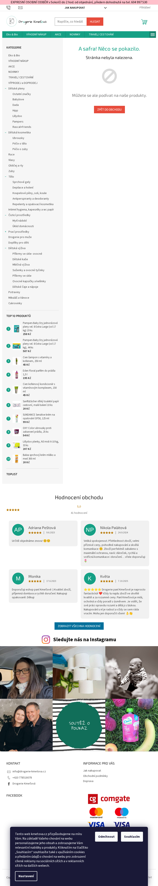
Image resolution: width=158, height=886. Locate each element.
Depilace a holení (23, 188)
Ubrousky (18, 138)
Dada (16, 105)
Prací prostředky (18, 232)
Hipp (15, 111)
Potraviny (14, 292)
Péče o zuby (20, 149)
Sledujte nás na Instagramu (84, 639)
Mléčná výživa (21, 265)
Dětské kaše (20, 259)
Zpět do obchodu (109, 109)
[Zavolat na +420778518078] (12, 7)
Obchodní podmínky (95, 776)
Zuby (11, 171)
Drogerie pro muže (20, 237)
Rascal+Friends (22, 127)
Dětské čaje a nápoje (25, 287)
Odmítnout (106, 836)
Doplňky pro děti (18, 243)
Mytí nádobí (20, 221)
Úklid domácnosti (23, 226)
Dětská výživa (17, 248)
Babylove (18, 99)
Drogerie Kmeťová (24, 784)
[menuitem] (12, 34)
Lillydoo (17, 116)
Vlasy (11, 160)
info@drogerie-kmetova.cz (29, 771)
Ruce (11, 154)
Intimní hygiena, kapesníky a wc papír (31, 210)
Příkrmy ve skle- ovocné (27, 254)
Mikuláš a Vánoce (19, 298)
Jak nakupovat (75, 8)
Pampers (18, 122)
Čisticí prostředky (19, 215)
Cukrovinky (15, 303)
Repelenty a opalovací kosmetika (33, 204)
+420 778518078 (22, 778)
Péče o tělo (20, 144)
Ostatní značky (22, 94)
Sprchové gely (21, 182)
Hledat (95, 21)
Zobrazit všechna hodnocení (79, 626)
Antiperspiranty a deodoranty (31, 199)
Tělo (11, 177)
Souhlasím (132, 836)
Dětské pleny (16, 89)
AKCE (11, 67)
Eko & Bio (14, 55)
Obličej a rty (15, 166)
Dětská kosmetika (19, 133)
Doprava (88, 781)
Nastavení (26, 876)
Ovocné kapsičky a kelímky (29, 281)
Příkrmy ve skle (22, 276)
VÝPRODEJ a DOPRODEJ (22, 83)
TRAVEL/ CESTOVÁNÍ (20, 77)
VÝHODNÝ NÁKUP (18, 61)
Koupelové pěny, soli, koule (30, 193)
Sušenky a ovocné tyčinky (28, 270)
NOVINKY (13, 72)
